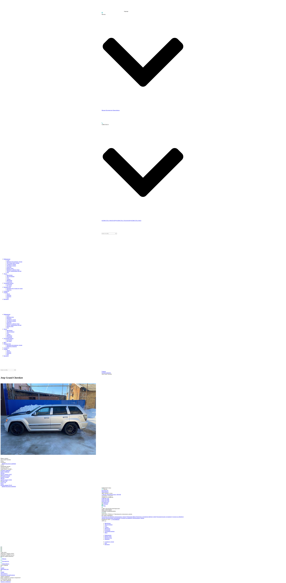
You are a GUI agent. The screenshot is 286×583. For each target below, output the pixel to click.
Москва (104, 110)
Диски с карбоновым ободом (14, 271)
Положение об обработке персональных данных (114, 516)
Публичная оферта (131, 516)
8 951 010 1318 (105, 501)
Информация (7, 259)
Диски (5, 273)
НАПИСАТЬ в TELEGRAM (123, 220)
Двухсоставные (10, 276)
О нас (8, 260)
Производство (7, 287)
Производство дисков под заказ (15, 288)
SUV (8, 277)
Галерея (6, 292)
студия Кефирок (115, 519)
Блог (8, 272)
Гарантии (9, 267)
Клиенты (9, 296)
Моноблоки (10, 275)
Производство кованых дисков (14, 261)
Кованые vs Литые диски (13, 269)
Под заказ (9, 285)
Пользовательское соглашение (164, 516)
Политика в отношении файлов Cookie (146, 516)
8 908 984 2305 (105, 498)
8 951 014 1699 (105, 500)
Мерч (5, 342)
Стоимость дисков (11, 264)
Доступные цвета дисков (13, 263)
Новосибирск (116, 110)
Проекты (9, 295)
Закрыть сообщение (6, 581)
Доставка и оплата (11, 265)
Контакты (6, 299)
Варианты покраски (12, 346)
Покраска (9, 289)
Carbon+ (9, 279)
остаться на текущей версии (8, 575)
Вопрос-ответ (10, 268)
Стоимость (6, 291)
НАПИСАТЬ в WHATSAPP (109, 220)
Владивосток (109, 110)
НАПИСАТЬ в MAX (136, 220)
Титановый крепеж (8, 283)
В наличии (9, 281)
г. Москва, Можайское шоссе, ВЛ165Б (111, 494)
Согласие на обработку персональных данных (132, 518)
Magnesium (9, 280)
